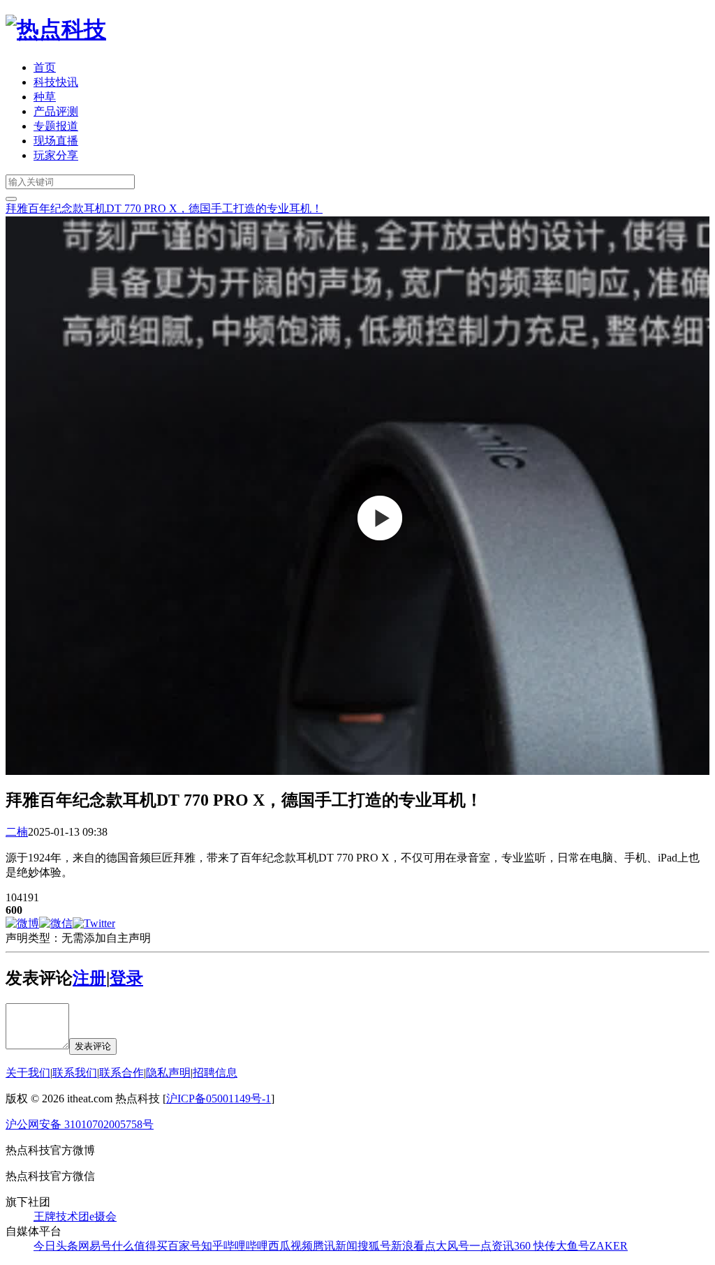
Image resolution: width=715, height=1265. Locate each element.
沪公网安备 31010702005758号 (80, 1124)
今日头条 (56, 1246)
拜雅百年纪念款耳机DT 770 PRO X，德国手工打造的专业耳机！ (164, 208)
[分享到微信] (56, 923)
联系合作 (121, 1073)
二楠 (17, 832)
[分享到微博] (22, 923)
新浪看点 (413, 1246)
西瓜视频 (290, 1246)
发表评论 (93, 1046)
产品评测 (56, 111)
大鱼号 (572, 1246)
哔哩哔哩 (245, 1246)
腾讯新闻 (335, 1246)
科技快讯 (56, 82)
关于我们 (28, 1073)
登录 (126, 978)
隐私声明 (168, 1073)
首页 (45, 67)
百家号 (184, 1246)
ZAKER (608, 1246)
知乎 (212, 1246)
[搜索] (11, 199)
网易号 (95, 1246)
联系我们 (74, 1073)
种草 (45, 97)
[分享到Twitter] (94, 923)
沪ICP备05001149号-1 (218, 1098)
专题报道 (56, 126)
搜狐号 (374, 1246)
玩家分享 (56, 155)
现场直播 (56, 141)
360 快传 (535, 1246)
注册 (89, 978)
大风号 (452, 1246)
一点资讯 (491, 1246)
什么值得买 (140, 1246)
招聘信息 (215, 1073)
